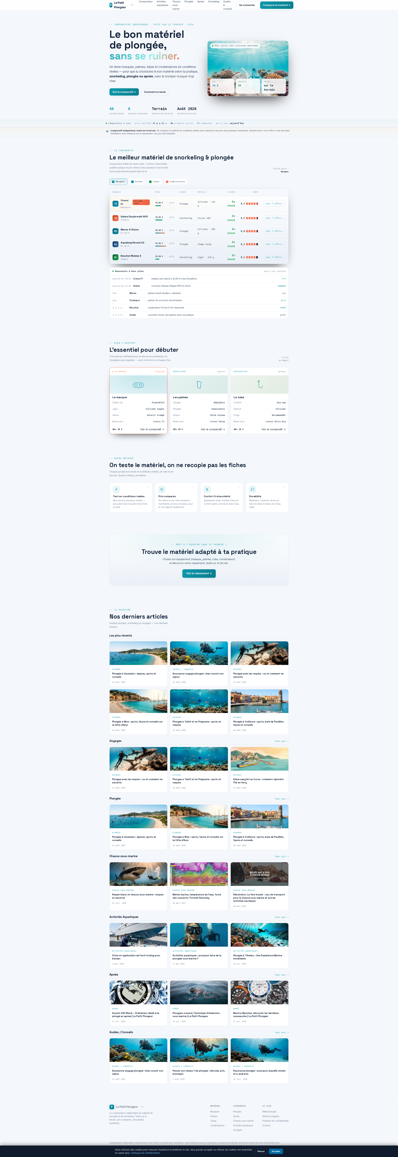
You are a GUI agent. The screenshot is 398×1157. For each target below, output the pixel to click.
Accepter (276, 1151)
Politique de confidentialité (275, 1121)
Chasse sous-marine (243, 1121)
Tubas (213, 1121)
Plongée (237, 1111)
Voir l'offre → (274, 203)
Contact (266, 1125)
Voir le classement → (199, 573)
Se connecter (247, 5)
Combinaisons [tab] (177, 181)
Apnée (236, 1116)
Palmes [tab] (139, 181)
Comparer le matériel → (276, 5)
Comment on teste (155, 92)
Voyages (237, 1130)
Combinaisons (217, 1125)
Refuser (261, 1151)
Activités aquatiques (243, 1125)
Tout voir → (282, 741)
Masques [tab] (120, 181)
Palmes (213, 1116)
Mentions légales (270, 1116)
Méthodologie (269, 1111)
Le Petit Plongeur (121, 5)
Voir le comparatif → (124, 92)
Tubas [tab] (156, 181)
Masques (214, 1111)
